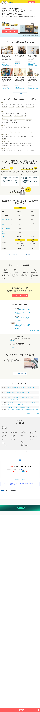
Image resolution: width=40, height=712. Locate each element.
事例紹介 (3, 442)
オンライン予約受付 (6, 228)
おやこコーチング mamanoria (31, 64)
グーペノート (13, 439)
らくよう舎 (30, 87)
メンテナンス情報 (23, 433)
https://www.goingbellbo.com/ (7, 88)
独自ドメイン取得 (6, 219)
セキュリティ (32, 437)
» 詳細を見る (12, 340)
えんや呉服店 (4, 64)
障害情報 (22, 435)
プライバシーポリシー (33, 436)
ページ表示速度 (4, 445)
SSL (3, 224)
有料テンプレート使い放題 (6, 232)
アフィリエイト (23, 444)
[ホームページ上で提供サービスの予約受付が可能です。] (12, 228)
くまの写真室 (17, 63)
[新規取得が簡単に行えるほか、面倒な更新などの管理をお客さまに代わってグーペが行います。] (12, 220)
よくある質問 (13, 435)
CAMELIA (17, 87)
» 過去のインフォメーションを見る (32, 413)
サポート (4, 236)
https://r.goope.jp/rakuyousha (33, 88)
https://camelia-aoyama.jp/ (19, 88)
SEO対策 (3, 443)
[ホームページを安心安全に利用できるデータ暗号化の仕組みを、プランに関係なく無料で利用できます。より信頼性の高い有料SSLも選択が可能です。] (12, 224)
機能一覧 (3, 436)
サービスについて (4, 432)
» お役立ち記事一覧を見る (34, 330)
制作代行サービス (14, 438)
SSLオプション (4, 440)
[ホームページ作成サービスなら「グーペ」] (6, 2)
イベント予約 (4, 438)
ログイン (31, 439)
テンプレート (4, 435)
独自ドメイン (4, 439)
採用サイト (24, 479)
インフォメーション (24, 432)
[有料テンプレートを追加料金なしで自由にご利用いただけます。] (12, 232)
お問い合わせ (13, 436)
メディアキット (23, 446)
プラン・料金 (4, 433)
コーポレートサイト (17, 479)
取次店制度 (22, 442)
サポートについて (14, 432)
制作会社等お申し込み (24, 445)
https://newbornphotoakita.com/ (20, 65)
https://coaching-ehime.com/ (33, 65)
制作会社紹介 (13, 440)
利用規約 (31, 435)
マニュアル (13, 433)
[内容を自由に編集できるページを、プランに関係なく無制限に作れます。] (12, 216)
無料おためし (31, 2)
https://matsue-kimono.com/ (6, 65)
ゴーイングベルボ (5, 87)
